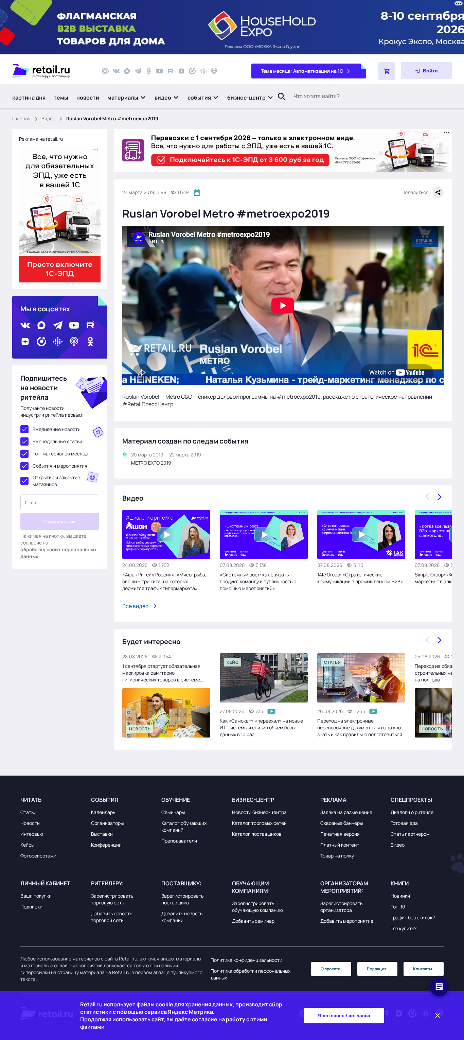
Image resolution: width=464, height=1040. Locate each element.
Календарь (103, 812)
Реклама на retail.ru (41, 139)
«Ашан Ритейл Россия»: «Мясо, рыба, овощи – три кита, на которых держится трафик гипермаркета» (164, 581)
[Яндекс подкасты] (192, 71)
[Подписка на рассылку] (105, 71)
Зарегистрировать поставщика (182, 899)
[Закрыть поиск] (278, 103)
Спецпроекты (411, 799)
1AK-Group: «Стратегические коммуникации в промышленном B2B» (360, 578)
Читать (30, 799)
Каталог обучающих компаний (184, 826)
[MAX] (127, 71)
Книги (400, 883)
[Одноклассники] (148, 71)
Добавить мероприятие (346, 921)
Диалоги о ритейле (412, 812)
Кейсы (27, 845)
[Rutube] (170, 71)
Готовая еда (404, 823)
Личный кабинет (45, 883)
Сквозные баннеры (341, 823)
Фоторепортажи (38, 855)
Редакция (377, 969)
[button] (126, 97)
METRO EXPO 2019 (151, 463)
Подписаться (60, 521)
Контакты (422, 969)
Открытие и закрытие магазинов (56, 480)
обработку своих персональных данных (58, 552)
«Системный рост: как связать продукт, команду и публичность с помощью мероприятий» (258, 581)
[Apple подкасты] (214, 71)
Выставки (102, 834)
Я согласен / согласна (344, 1015)
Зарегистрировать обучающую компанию (257, 906)
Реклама (333, 799)
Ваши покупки (36, 895)
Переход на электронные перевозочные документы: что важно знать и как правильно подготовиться (359, 727)
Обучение (175, 799)
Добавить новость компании (181, 916)
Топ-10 (398, 906)
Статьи (28, 812)
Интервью (31, 834)
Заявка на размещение (346, 812)
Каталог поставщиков (257, 834)
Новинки (400, 895)
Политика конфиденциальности (246, 960)
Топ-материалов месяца (60, 453)
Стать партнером (410, 834)
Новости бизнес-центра (259, 812)
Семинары (173, 812)
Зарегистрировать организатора (341, 906)
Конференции (106, 845)
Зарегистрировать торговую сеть (112, 899)
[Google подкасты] (203, 71)
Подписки (31, 906)
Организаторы (107, 823)
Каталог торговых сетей (259, 823)
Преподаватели (179, 840)
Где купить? (403, 928)
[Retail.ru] (51, 71)
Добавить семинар (253, 921)
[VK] (116, 71)
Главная (21, 118)
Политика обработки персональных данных (250, 974)
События (104, 799)
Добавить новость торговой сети (111, 916)
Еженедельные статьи (57, 441)
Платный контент (339, 845)
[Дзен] (181, 71)
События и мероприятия (60, 466)
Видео (48, 118)
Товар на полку (337, 855)
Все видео (135, 606)
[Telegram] (138, 71)
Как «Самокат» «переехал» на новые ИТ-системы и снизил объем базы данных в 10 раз (261, 727)
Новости (30, 823)
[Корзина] (386, 71)
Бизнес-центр (253, 799)
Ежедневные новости (57, 429)
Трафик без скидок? (413, 917)
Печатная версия (340, 834)
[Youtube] (159, 71)
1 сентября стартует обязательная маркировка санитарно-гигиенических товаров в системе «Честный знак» (161, 673)
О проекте (330, 969)
